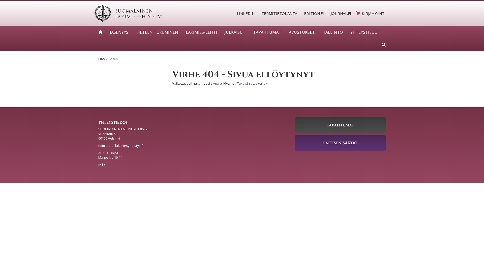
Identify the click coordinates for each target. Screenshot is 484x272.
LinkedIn (246, 13)
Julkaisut (235, 32)
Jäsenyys (119, 32)
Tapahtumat (267, 32)
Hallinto (332, 32)
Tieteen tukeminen (157, 32)
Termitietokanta (279, 13)
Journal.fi (341, 13)
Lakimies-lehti (201, 32)
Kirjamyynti (374, 13)
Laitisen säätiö (340, 143)
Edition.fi (314, 13)
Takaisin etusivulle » (252, 83)
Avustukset (302, 32)
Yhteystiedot (365, 32)
